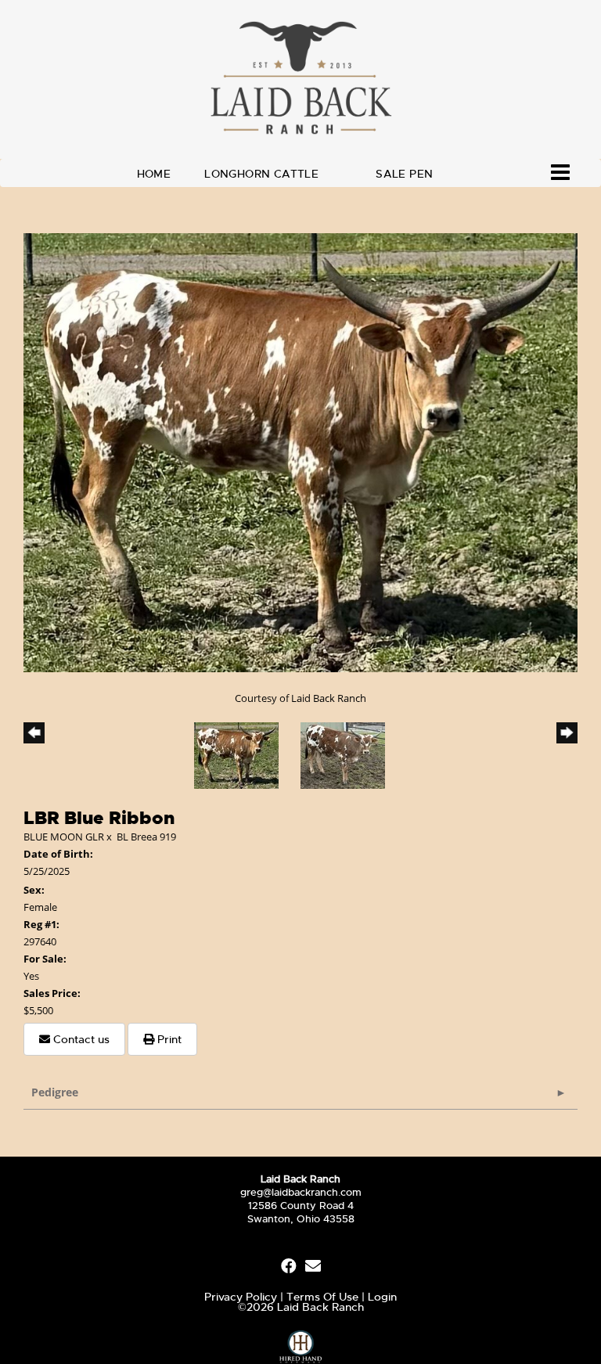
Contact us (80, 1039)
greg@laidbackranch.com (301, 1192)
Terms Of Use (322, 1297)
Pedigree (54, 1092)
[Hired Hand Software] (300, 1344)
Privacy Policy (240, 1297)
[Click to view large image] (300, 451)
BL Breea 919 (146, 837)
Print (168, 1039)
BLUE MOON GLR (63, 837)
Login (382, 1297)
